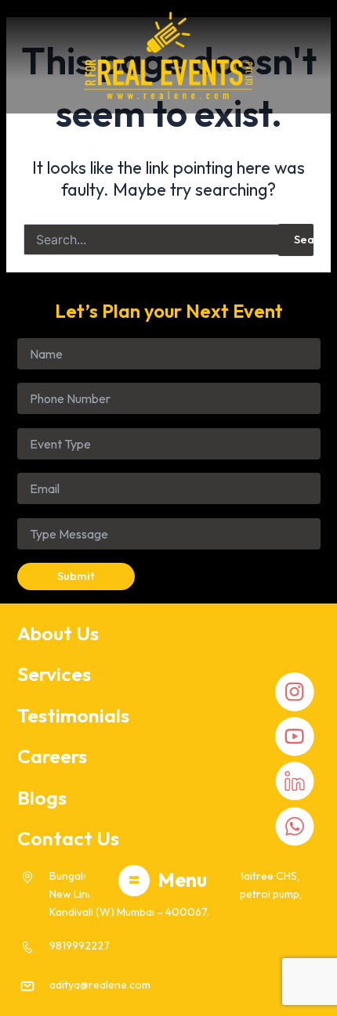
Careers (52, 756)
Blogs (42, 797)
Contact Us (68, 838)
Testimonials (73, 715)
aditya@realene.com (99, 985)
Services (54, 673)
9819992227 (79, 946)
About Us (58, 633)
